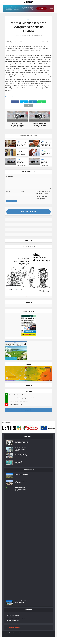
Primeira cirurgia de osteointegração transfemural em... (19, 462)
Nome (8, 191)
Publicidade (24, 635)
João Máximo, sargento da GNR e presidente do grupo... (22, 442)
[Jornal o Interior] (28, 1)
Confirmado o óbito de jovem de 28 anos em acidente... (20, 449)
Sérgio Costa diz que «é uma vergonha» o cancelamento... (21, 482)
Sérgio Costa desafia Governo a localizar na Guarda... (20, 489)
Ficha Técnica (18, 635)
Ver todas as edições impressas (28, 338)
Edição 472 (9, 97)
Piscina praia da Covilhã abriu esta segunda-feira (22, 601)
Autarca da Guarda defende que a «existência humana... (21, 475)
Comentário (9, 176)
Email (23, 191)
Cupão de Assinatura (37, 635)
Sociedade (44, 151)
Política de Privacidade (47, 635)
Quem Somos (11, 635)
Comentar (27, 35)
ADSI (23, 632)
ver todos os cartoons (28, 297)
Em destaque (48, 150)
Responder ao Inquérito (28, 211)
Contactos (30, 635)
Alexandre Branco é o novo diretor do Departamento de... (46, 144)
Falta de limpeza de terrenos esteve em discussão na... (21, 144)
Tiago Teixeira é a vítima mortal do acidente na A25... (21, 455)
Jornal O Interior (14, 627)
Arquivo (28, 19)
